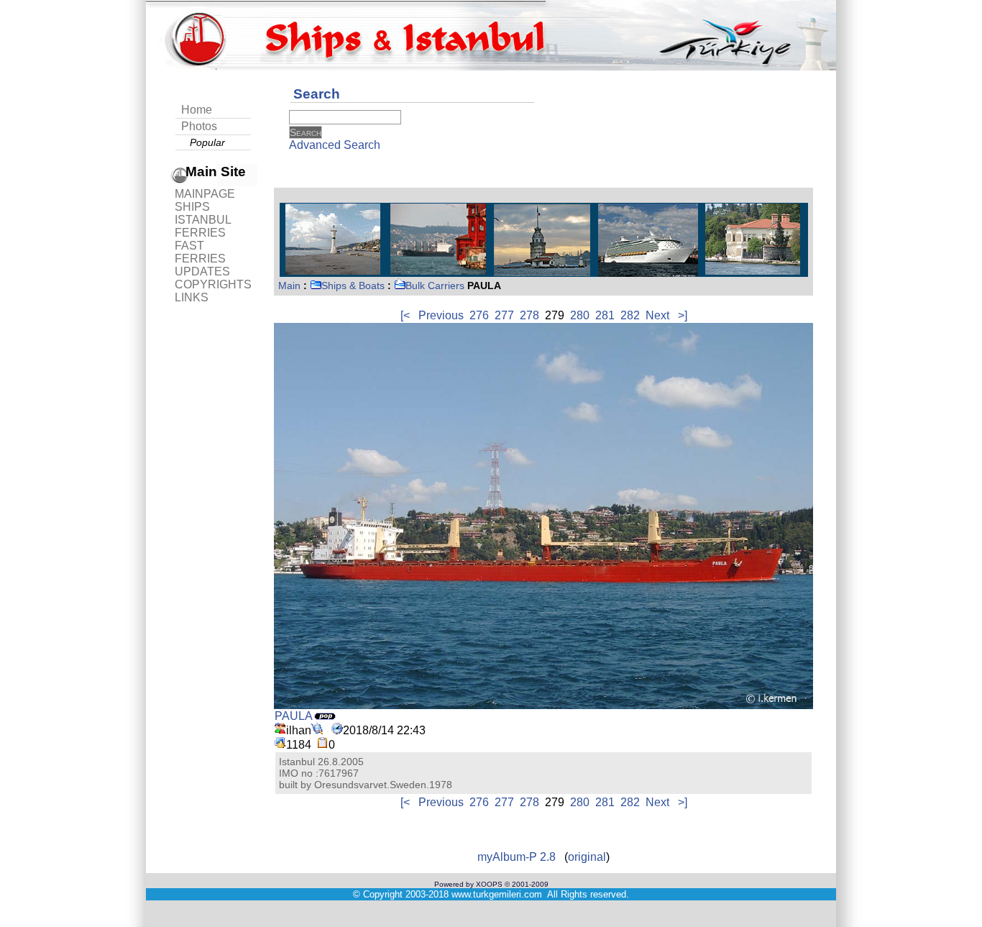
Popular (207, 142)
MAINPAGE (205, 194)
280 (579, 315)
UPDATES (202, 271)
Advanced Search (334, 145)
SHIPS (192, 207)
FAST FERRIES (200, 252)
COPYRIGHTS (213, 284)
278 (529, 315)
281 (605, 315)
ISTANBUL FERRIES (203, 226)
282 (630, 315)
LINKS (191, 297)
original (587, 857)
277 (504, 315)
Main (289, 285)
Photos (199, 126)
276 (479, 315)
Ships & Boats (353, 285)
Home (196, 110)
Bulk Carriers (434, 285)
